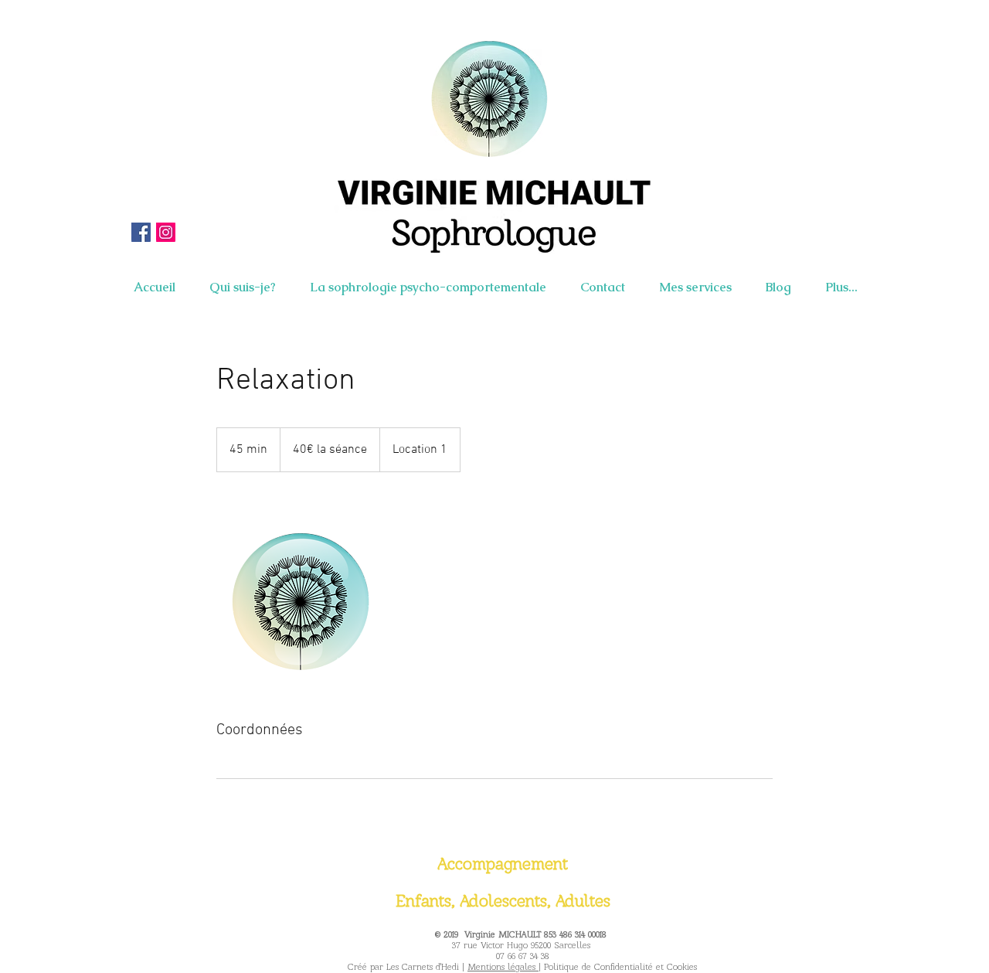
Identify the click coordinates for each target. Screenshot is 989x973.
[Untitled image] (306, 596)
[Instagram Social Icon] (165, 232)
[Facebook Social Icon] (141, 232)
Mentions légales (503, 967)
